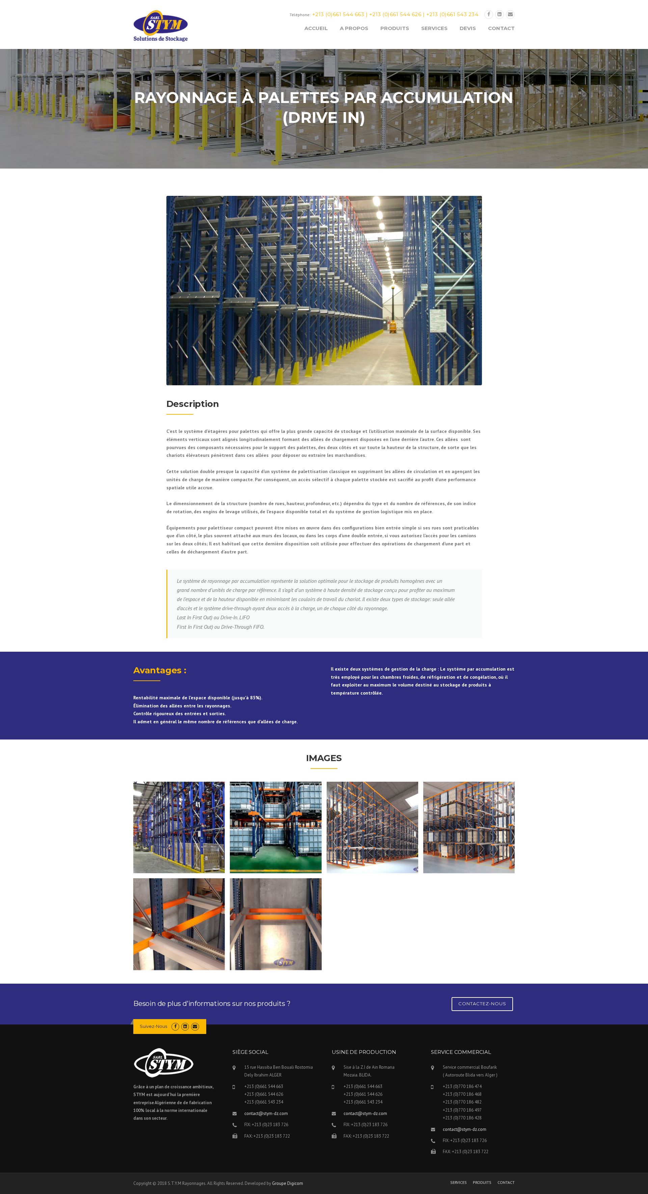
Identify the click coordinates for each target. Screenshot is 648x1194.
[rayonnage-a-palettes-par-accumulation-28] (275, 924)
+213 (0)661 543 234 (452, 14)
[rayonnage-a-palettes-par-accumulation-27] (372, 924)
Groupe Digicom (287, 1183)
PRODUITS (394, 28)
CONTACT (501, 28)
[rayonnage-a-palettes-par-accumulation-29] (179, 924)
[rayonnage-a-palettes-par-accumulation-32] (275, 827)
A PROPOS (354, 28)
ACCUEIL (316, 28)
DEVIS (468, 28)
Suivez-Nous (153, 1026)
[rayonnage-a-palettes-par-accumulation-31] (372, 827)
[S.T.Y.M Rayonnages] (160, 26)
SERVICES (434, 28)
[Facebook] (488, 14)
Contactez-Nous (482, 1003)
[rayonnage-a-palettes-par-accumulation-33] (179, 827)
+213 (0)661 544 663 (338, 14)
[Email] (510, 14)
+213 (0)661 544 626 (395, 14)
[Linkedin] (499, 14)
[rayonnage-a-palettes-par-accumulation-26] (469, 924)
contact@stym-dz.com (266, 1113)
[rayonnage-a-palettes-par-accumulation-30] (469, 827)
